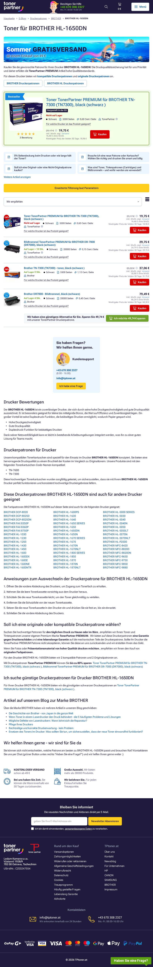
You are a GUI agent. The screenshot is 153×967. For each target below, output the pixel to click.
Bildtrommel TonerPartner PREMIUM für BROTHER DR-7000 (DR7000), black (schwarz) (93, 666)
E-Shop (22, 18)
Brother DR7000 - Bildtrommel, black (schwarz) (52, 293)
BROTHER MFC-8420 (115, 545)
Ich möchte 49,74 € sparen (129, 318)
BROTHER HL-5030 (114, 515)
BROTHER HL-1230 (15, 538)
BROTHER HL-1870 (64, 560)
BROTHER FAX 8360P (16, 527)
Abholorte (59, 898)
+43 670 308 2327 (72, 7)
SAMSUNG (110, 879)
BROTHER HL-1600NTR (17, 567)
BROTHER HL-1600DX (16, 556)
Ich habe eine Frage (71, 386)
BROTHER (56, 18)
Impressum (110, 889)
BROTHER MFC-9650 (115, 556)
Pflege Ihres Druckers (21, 724)
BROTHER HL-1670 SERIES (69, 538)
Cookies (58, 879)
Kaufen (102, 134)
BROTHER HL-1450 (15, 549)
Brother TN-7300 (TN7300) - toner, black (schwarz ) (54, 268)
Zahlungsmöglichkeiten (67, 856)
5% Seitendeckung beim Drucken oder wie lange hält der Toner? (42, 157)
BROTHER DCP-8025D (16, 515)
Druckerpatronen (38, 18)
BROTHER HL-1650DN (66, 530)
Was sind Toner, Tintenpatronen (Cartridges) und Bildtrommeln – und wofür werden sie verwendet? (114, 169)
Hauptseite (9, 18)
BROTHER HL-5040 (114, 519)
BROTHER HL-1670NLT (67, 549)
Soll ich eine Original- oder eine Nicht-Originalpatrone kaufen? (42, 169)
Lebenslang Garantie (66, 894)
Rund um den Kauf (66, 846)
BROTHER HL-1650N (65, 534)
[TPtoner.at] (14, 7)
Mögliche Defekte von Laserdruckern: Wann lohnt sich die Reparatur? (48, 720)
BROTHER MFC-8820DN (117, 552)
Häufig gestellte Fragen (67, 889)
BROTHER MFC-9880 (115, 567)
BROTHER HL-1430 (15, 545)
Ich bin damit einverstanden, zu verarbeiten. (71, 828)
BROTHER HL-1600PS (66, 512)
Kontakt (108, 856)
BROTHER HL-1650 (64, 527)
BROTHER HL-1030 (15, 534)
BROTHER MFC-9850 (115, 563)
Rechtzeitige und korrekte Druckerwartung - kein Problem (41, 728)
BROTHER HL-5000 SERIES (119, 512)
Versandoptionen (64, 851)
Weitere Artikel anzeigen (17, 176)
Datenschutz (61, 875)
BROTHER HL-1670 (64, 541)
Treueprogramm (63, 884)
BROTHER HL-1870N (65, 563)
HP (106, 870)
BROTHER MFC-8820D (116, 549)
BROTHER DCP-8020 (16, 512)
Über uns (109, 851)
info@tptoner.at (65, 378)
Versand (65, 133)
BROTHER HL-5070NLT (116, 538)
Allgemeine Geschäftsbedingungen (74, 865)
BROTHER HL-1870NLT (67, 567)
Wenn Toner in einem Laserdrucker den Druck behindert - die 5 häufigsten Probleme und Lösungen (65, 716)
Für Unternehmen (114, 865)
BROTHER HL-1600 (15, 552)
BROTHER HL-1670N (65, 545)
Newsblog (110, 861)
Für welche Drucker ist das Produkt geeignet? (68, 124)
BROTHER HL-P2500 (115, 541)
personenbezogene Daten (78, 828)
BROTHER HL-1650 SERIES (69, 523)
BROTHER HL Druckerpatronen (65, 83)
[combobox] (73, 201)
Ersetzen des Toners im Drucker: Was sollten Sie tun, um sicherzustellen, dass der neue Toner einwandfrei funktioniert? (76, 731)
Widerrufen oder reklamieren (70, 861)
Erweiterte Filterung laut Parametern (77, 187)
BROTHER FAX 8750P (16, 530)
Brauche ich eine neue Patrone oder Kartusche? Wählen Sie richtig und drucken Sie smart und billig (115, 157)
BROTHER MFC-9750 (115, 560)
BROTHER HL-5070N (115, 534)
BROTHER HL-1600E (16, 560)
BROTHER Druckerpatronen (23, 83)
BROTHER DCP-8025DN (17, 519)
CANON (108, 875)
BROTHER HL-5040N (115, 523)
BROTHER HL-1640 (64, 519)
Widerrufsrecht (62, 870)
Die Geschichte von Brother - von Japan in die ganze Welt (41, 713)
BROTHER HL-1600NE (17, 563)
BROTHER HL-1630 (64, 515)
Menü (142, 6)
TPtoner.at (111, 846)
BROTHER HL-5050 (114, 527)
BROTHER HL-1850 (64, 556)
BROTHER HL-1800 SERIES (69, 552)
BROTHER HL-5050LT (115, 530)
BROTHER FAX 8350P (16, 523)
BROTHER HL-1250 (15, 541)
